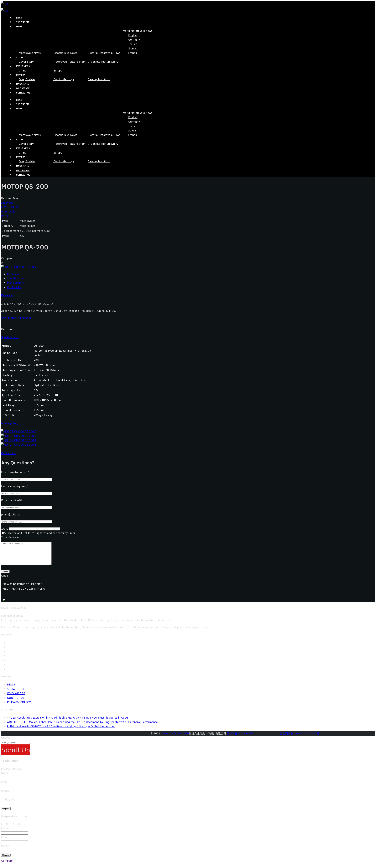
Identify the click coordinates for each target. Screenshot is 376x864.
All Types (7, 202)
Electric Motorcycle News (104, 53)
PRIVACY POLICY (19, 702)
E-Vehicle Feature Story (103, 61)
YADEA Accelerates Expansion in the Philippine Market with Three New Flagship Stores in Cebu (67, 717)
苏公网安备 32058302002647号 (299, 733)
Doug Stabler (27, 79)
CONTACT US (23, 92)
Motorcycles (9, 211)
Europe (57, 70)
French (132, 53)
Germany (134, 39)
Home (19, 17)
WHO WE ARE (23, 88)
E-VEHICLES (9, 207)
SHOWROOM (22, 22)
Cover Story (26, 61)
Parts (4, 216)
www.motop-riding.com (16, 318)
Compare (7, 860)
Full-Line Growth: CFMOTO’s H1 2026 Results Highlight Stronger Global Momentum (61, 726)
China (22, 70)
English (132, 35)
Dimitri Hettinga (63, 79)
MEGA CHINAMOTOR (175, 733)
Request (5, 809)
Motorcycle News (30, 53)
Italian (132, 44)
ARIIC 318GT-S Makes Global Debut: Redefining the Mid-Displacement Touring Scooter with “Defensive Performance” (83, 722)
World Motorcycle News (137, 31)
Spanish (133, 48)
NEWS (11, 684)
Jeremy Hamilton (99, 79)
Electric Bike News (65, 53)
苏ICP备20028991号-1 (241, 733)
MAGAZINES (22, 84)
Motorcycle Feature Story (69, 61)
